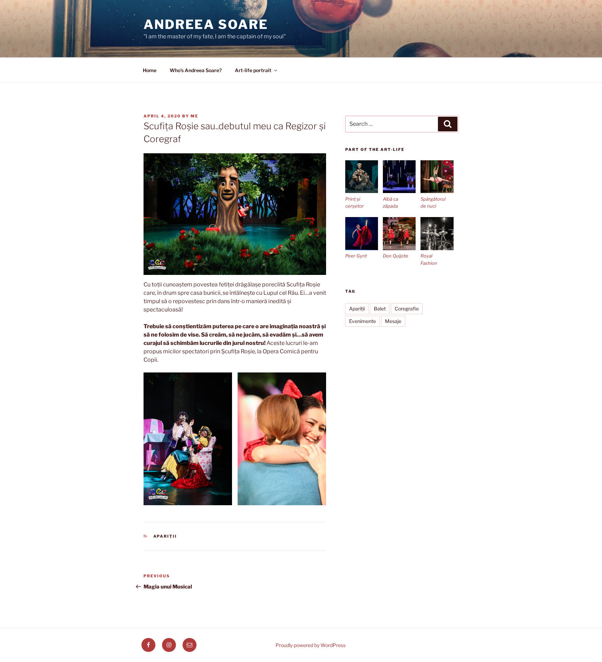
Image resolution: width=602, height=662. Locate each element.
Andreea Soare (206, 24)
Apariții (165, 536)
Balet (380, 308)
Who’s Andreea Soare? (196, 70)
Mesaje (393, 321)
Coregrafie (407, 308)
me (194, 116)
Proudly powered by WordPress (311, 645)
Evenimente (362, 321)
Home (149, 70)
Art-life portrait (253, 70)
